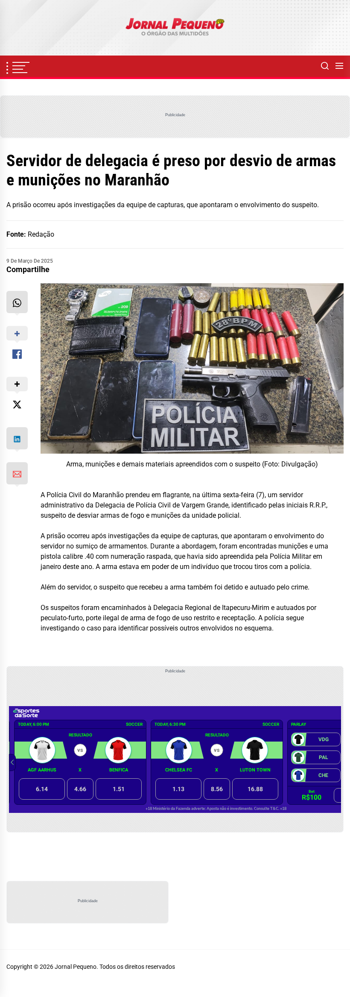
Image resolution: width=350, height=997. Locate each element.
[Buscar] (325, 66)
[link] (175, 28)
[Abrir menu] (339, 66)
